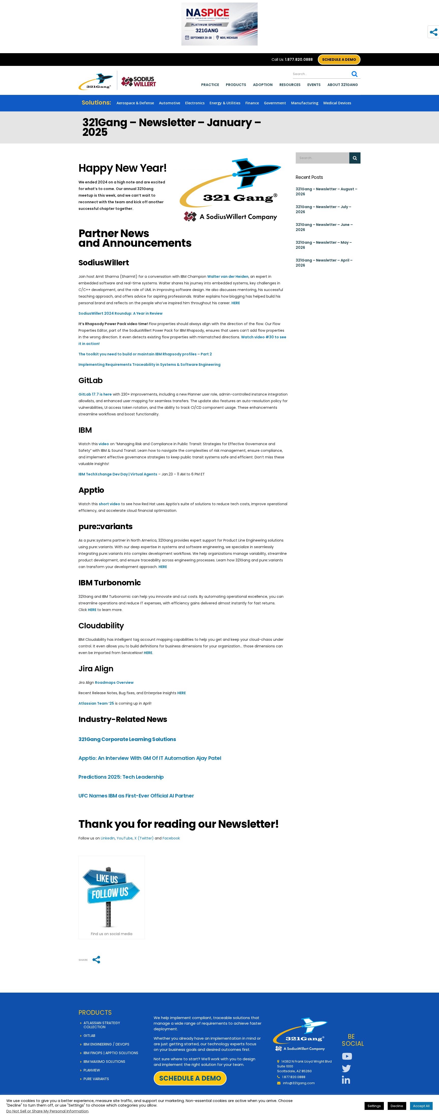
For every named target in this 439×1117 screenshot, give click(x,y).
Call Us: (292, 59)
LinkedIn (108, 838)
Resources (290, 84)
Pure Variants (96, 1079)
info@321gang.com (299, 1083)
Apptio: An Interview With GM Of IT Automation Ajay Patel (150, 758)
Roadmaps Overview (114, 682)
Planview (92, 1070)
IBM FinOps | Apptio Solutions (111, 1053)
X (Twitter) (144, 838)
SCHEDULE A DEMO (339, 59)
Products (236, 84)
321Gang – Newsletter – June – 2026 (324, 227)
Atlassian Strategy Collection (102, 1025)
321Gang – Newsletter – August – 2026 (326, 191)
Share (83, 960)
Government (275, 102)
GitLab (89, 1036)
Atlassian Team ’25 (96, 703)
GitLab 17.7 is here (95, 394)
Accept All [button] (421, 1106)
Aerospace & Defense (135, 102)
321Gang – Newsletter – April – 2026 (324, 263)
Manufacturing (304, 102)
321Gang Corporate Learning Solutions (127, 739)
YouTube (125, 838)
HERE (235, 303)
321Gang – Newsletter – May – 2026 (324, 245)
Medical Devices (337, 102)
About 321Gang (342, 84)
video (104, 443)
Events (314, 84)
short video (109, 503)
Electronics (195, 102)
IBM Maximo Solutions (104, 1062)
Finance (252, 102)
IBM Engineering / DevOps (106, 1044)
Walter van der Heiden (227, 276)
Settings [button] (374, 1106)
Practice (210, 84)
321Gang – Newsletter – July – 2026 (323, 209)
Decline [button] (397, 1106)
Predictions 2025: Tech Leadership (121, 776)
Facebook (171, 838)
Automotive (169, 102)
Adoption (263, 84)
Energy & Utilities (225, 102)
